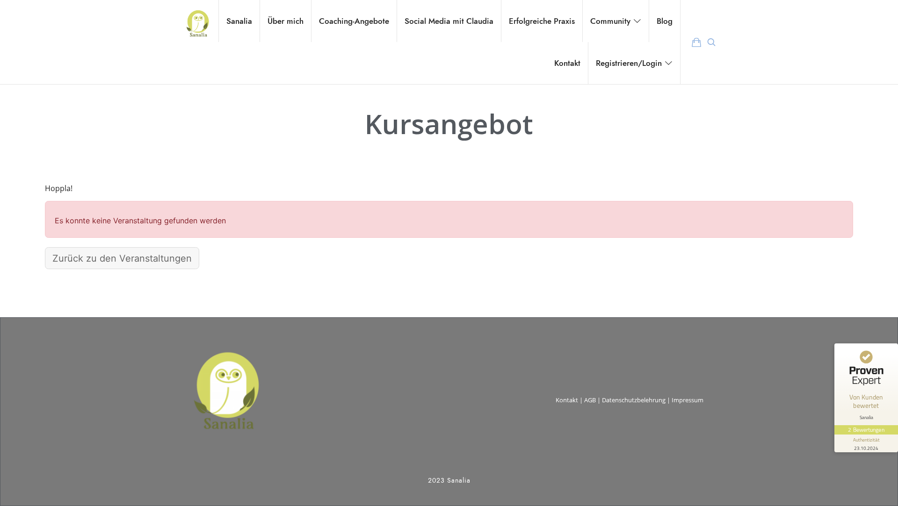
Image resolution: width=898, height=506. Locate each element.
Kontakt (567, 400)
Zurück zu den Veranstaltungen (122, 258)
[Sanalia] (197, 21)
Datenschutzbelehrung (634, 400)
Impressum (687, 400)
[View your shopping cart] (696, 42)
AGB (590, 400)
